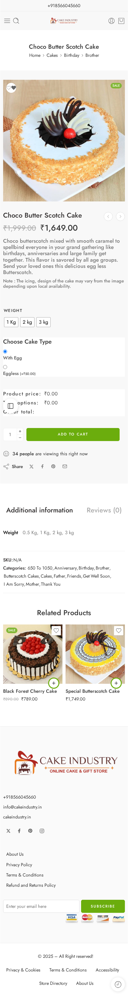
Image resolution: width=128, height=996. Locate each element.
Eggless (19, 373)
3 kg (20, 675)
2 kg (20, 665)
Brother (92, 55)
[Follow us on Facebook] (19, 830)
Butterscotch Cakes (21, 576)
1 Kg (20, 656)
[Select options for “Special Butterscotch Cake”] (116, 683)
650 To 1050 (40, 568)
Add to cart (73, 434)
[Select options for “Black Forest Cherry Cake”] (53, 683)
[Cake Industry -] (64, 21)
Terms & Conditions (24, 875)
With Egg (12, 358)
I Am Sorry (14, 584)
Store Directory (53, 983)
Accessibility (107, 970)
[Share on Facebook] (42, 466)
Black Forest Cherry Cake (30, 691)
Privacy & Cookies (23, 970)
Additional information (39, 510)
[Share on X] (31, 466)
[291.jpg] (64, 140)
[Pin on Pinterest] (53, 466)
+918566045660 (64, 5)
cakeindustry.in (17, 816)
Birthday (71, 55)
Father (59, 576)
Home (34, 55)
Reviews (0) (104, 510)
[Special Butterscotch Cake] (108, 216)
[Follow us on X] (8, 831)
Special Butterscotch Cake (93, 691)
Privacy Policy (19, 864)
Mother (32, 584)
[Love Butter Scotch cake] (120, 216)
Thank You (51, 584)
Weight (13, 310)
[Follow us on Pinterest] (30, 830)
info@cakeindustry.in (22, 807)
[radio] (11, 322)
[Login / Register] (111, 21)
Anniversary (65, 568)
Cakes (52, 55)
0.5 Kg (20, 646)
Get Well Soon (96, 576)
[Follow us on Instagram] (42, 831)
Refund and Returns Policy (31, 885)
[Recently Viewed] (118, 984)
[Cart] (121, 21)
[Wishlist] (11, 88)
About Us (15, 854)
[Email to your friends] (64, 466)
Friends (74, 576)
